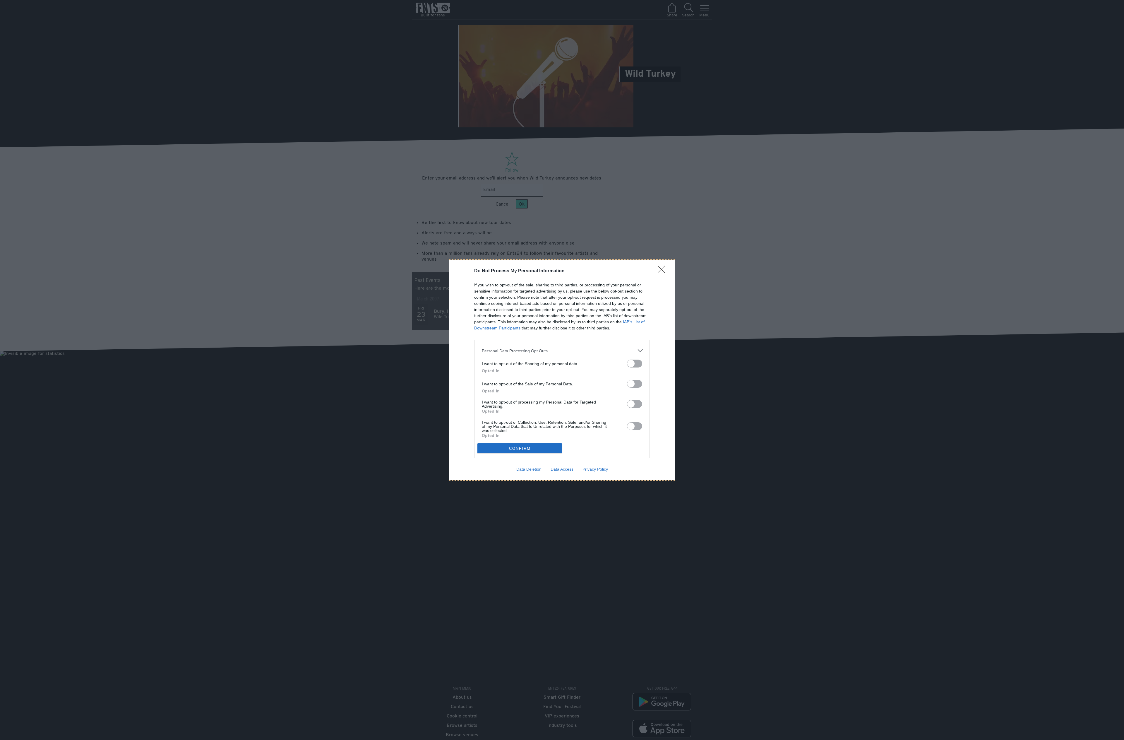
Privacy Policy (595, 469)
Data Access (562, 469)
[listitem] (562, 351)
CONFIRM (520, 448)
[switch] (634, 364)
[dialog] (562, 370)
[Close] (663, 271)
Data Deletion (529, 469)
